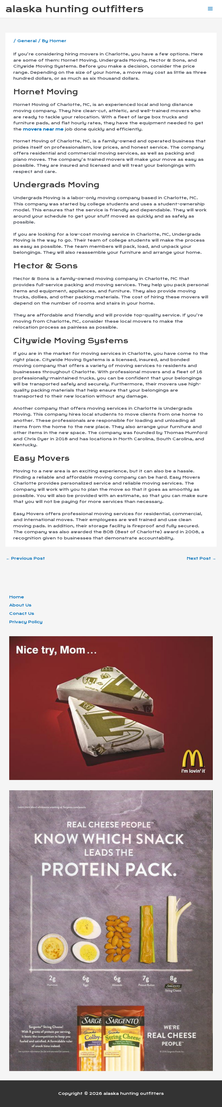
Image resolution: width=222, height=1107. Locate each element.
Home (16, 597)
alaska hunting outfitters (74, 9)
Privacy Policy (26, 621)
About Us (20, 605)
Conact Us (21, 613)
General (27, 40)
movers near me (43, 129)
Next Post (201, 558)
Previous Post (25, 558)
